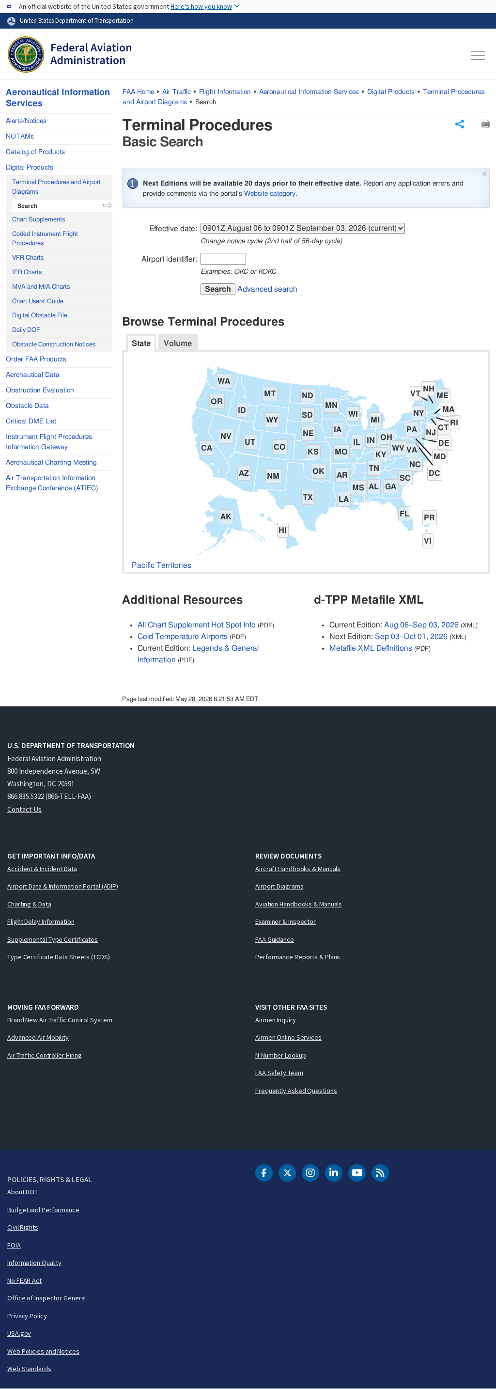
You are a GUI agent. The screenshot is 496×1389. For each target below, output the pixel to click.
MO (341, 452)
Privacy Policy (27, 1315)
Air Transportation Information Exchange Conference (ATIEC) (52, 483)
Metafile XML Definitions (370, 648)
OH (386, 437)
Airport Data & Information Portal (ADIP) (62, 886)
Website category (269, 193)
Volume (178, 343)
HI (283, 530)
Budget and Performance (43, 1209)
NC (415, 464)
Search (218, 289)
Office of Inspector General (46, 1298)
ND (307, 396)
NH (428, 389)
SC (405, 478)
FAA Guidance (274, 939)
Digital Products (391, 92)
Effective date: (173, 229)
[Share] (459, 124)
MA (448, 409)
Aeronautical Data (33, 375)
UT (250, 442)
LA (344, 499)
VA (411, 450)
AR (342, 475)
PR (429, 518)
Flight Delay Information (41, 921)
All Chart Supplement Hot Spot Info (197, 625)
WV (398, 448)
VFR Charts (28, 258)
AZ (244, 473)
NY (418, 413)
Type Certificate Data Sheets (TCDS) (58, 956)
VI (428, 541)
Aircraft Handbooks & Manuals (298, 868)
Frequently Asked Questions (296, 1090)
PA (411, 430)
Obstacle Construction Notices (53, 345)
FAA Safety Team (279, 1072)
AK (226, 517)
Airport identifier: (169, 259)
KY (380, 455)
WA (223, 381)
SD (307, 415)
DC (434, 473)
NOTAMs (20, 136)
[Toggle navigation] (478, 56)
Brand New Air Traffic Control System (59, 1019)
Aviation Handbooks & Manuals (298, 904)
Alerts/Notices (26, 121)
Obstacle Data (27, 406)
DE (444, 443)
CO (280, 447)
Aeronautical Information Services (309, 92)
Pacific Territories (161, 565)
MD (440, 457)
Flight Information (225, 92)
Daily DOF (26, 330)
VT (415, 394)
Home (138, 92)
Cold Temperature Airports (183, 636)
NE (308, 433)
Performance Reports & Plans (297, 956)
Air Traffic (176, 92)
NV (226, 436)
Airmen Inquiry (275, 1019)
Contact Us (24, 809)
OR (217, 402)
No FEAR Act (24, 1280)
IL (356, 442)
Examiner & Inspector (285, 921)
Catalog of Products (35, 152)
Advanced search (267, 289)
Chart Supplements (38, 220)
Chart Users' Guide (37, 301)
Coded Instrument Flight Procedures (45, 239)
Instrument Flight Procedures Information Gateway (49, 442)
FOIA (14, 1245)
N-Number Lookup (280, 1055)
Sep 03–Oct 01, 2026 (411, 636)
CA (206, 448)
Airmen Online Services (288, 1037)
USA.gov (19, 1333)
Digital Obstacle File (39, 315)
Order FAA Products (36, 359)
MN (331, 405)
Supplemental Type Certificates (52, 939)
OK (318, 471)
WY (272, 420)
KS (313, 452)
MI (375, 420)
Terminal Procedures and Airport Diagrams (56, 187)
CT (443, 428)
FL (404, 514)
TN (374, 468)
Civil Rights (22, 1227)
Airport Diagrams (279, 886)
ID (242, 410)
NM (273, 476)
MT (270, 394)
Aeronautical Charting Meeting (51, 462)
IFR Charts (27, 272)
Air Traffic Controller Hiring (44, 1055)
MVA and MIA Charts (41, 287)
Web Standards (29, 1368)
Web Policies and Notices (43, 1351)
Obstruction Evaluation (40, 390)
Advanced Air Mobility (38, 1037)
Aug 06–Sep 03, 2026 (421, 625)
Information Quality (34, 1262)
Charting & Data (29, 904)
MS (358, 488)
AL (374, 487)
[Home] (69, 55)
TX (308, 497)
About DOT (22, 1191)
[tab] (141, 343)
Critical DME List (31, 421)
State (141, 343)
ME (442, 396)
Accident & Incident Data (42, 868)
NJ (431, 433)
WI (353, 414)
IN (371, 440)
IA (337, 430)
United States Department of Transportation (77, 20)
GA (390, 487)
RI (454, 423)
